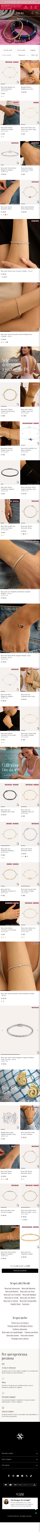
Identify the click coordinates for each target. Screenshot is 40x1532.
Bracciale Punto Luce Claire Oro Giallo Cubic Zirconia (28, 129)
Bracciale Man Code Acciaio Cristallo (28, 1133)
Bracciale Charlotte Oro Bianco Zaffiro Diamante (29, 449)
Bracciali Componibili (28, 1301)
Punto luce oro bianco (20, 1323)
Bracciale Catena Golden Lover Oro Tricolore (27, 410)
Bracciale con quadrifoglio (12, 1332)
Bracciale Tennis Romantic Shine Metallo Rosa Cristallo (16, 335)
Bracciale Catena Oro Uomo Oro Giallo (8, 527)
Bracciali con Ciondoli (12, 1295)
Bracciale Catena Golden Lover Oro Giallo (7, 449)
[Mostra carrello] (37, 13)
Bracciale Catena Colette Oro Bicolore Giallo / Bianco (8, 410)
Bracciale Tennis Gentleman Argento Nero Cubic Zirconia (7, 488)
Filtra (33, 55)
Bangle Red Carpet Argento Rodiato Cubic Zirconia (8, 1133)
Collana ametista (31, 1332)
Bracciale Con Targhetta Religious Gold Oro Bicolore (7, 850)
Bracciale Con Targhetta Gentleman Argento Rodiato (15, 592)
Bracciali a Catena (11, 1301)
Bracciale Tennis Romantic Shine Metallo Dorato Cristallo (29, 527)
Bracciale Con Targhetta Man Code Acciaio (28, 695)
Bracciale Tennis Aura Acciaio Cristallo (16, 271)
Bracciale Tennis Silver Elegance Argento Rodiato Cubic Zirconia (8, 169)
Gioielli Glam (16, 1304)
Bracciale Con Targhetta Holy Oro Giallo (27, 811)
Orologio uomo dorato (20, 1339)
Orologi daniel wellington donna (20, 1326)
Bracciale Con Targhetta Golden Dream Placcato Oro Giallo (28, 1253)
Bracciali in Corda (11, 1298)
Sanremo (25, 1304)
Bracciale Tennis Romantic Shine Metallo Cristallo (6, 208)
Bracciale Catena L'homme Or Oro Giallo (8, 734)
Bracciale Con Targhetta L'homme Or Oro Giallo (8, 890)
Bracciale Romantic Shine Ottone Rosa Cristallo (27, 208)
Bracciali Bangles (29, 1295)
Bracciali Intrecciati (12, 1288)
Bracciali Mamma (28, 1288)
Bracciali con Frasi (27, 1291)
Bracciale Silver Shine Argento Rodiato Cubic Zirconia (28, 488)
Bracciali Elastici (12, 1291)
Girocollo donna (12, 1335)
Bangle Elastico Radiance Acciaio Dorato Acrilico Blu (27, 88)
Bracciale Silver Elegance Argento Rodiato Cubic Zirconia (8, 695)
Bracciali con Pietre (27, 1298)
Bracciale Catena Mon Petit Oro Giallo (29, 1211)
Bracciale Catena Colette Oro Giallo (7, 129)
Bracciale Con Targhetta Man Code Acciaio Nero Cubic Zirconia (7, 811)
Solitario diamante (20, 1329)
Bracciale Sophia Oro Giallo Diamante (8, 88)
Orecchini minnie (27, 1335)
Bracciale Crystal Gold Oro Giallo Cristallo (28, 734)
